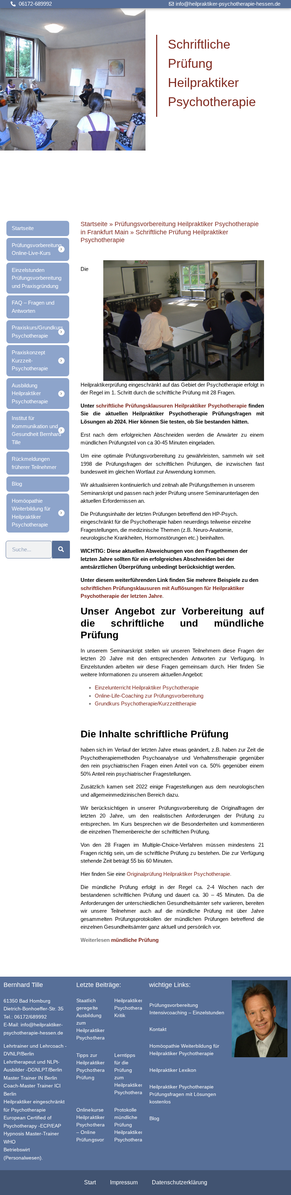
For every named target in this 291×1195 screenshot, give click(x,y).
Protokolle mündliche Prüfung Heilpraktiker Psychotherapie (131, 1124)
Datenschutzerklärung (179, 1182)
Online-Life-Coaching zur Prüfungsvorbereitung (149, 696)
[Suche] (61, 549)
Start (90, 1182)
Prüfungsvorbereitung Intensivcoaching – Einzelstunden (186, 1008)
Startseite (94, 224)
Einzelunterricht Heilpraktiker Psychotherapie (147, 687)
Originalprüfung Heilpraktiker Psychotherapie (178, 874)
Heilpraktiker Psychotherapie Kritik (131, 1008)
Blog (154, 1118)
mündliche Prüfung (135, 940)
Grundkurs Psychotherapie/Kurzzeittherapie (145, 703)
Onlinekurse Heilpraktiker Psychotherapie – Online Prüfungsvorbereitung (101, 1124)
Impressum (124, 1182)
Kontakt (157, 1029)
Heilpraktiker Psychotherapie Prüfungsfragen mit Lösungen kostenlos (182, 1094)
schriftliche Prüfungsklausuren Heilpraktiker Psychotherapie (171, 406)
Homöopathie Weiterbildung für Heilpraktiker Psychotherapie (184, 1049)
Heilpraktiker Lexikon (172, 1070)
